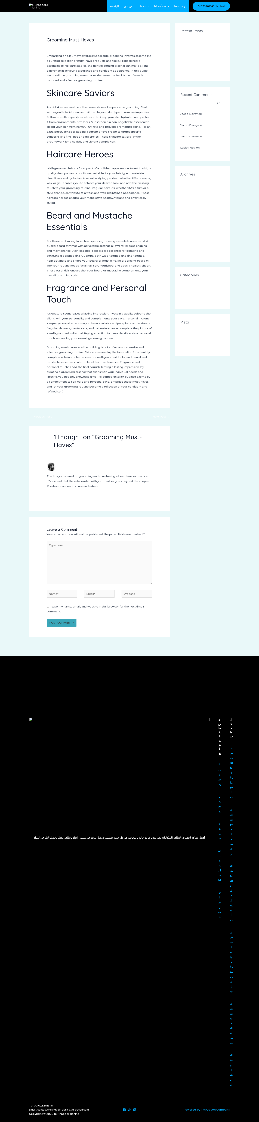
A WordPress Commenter (198, 102)
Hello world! (188, 108)
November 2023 (191, 200)
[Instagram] (134, 1109)
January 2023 (189, 253)
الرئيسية (114, 6)
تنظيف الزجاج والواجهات (231, 772)
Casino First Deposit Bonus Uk (201, 39)
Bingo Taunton (190, 56)
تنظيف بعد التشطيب (231, 1023)
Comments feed (191, 342)
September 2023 (192, 206)
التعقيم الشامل (231, 1070)
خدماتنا (142, 6)
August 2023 (189, 212)
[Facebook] (124, 1109)
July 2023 (186, 218)
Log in (184, 330)
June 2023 (187, 224)
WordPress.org (190, 348)
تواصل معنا (180, 6)
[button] (147, 6)
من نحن (128, 6)
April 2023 (187, 235)
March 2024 (188, 188)
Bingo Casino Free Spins (196, 62)
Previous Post (40, 416)
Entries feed (188, 336)
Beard (184, 283)
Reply (148, 495)
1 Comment (54, 46)
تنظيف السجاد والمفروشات (231, 962)
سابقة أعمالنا (161, 6)
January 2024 (189, 194)
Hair (67, 46)
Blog (183, 289)
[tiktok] (129, 1109)
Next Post (161, 416)
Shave (184, 301)
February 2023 (190, 247)
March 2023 (188, 241)
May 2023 (186, 230)
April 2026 (187, 182)
